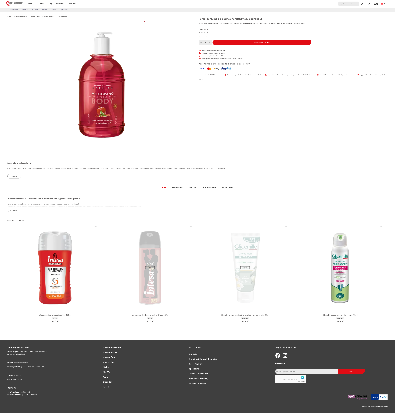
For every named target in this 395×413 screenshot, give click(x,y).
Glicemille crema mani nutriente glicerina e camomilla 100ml (245, 315)
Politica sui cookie (197, 383)
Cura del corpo (35, 16)
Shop (9, 16)
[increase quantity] (210, 42)
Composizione (209, 187)
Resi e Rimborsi (196, 364)
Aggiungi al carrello (262, 42)
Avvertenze (227, 187)
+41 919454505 (25, 392)
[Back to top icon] (385, 409)
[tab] (164, 187)
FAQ (164, 187)
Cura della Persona (112, 347)
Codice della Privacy (198, 378)
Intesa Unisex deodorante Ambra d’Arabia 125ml (150, 315)
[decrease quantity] (201, 42)
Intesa (106, 387)
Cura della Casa (110, 352)
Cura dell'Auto (109, 357)
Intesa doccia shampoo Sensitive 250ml (55, 315)
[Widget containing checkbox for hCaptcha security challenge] (290, 379)
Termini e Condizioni (198, 373)
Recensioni (177, 187)
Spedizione (194, 369)
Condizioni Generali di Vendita (203, 359)
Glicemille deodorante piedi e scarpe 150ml (340, 315)
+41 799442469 (31, 395)
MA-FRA (106, 372)
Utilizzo (192, 187)
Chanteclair (108, 362)
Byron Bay (107, 382)
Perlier (106, 377)
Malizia (106, 367)
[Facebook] (277, 355)
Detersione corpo (48, 16)
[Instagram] (285, 355)
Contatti (193, 354)
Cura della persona (20, 16)
